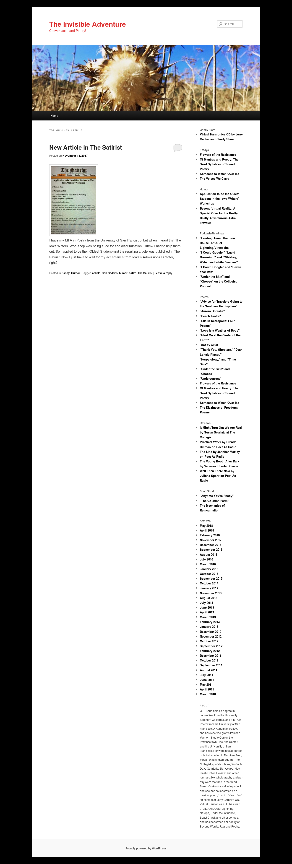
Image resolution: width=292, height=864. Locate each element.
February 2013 (210, 622)
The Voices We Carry (214, 178)
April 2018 (207, 530)
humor (123, 273)
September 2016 (211, 549)
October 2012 (209, 641)
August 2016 (208, 554)
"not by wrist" (209, 344)
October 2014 (209, 583)
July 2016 (206, 559)
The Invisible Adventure (87, 24)
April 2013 (207, 612)
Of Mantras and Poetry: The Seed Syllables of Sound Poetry (219, 164)
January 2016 (209, 569)
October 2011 (209, 660)
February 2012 (210, 651)
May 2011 (206, 684)
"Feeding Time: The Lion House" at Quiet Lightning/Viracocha (217, 243)
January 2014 (209, 588)
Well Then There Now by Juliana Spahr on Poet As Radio (218, 476)
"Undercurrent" (210, 378)
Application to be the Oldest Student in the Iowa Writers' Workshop (219, 198)
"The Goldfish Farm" (214, 500)
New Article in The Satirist (85, 147)
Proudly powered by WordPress (146, 848)
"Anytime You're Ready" (217, 495)
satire (132, 273)
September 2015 (211, 578)
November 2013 (211, 593)
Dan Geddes (110, 273)
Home (54, 115)
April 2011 (207, 689)
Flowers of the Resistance (218, 154)
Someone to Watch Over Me (219, 173)
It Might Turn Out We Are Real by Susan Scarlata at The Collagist (221, 432)
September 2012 (211, 646)
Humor (75, 273)
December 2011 (210, 655)
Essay (66, 273)
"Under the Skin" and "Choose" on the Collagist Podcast (218, 281)
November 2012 (211, 636)
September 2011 (211, 665)
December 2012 (210, 631)
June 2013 (207, 607)
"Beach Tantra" (210, 316)
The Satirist (145, 273)
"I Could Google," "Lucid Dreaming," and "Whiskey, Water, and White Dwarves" (219, 257)
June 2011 (207, 679)
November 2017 (211, 540)
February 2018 (210, 535)
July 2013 (206, 602)
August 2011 (208, 670)
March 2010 (208, 694)
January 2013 (209, 626)
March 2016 (208, 564)
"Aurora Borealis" (212, 311)
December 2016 (210, 544)
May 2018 (206, 525)
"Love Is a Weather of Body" (220, 330)
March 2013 (208, 617)
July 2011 (206, 675)
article (96, 273)
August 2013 (208, 598)
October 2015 (209, 573)
